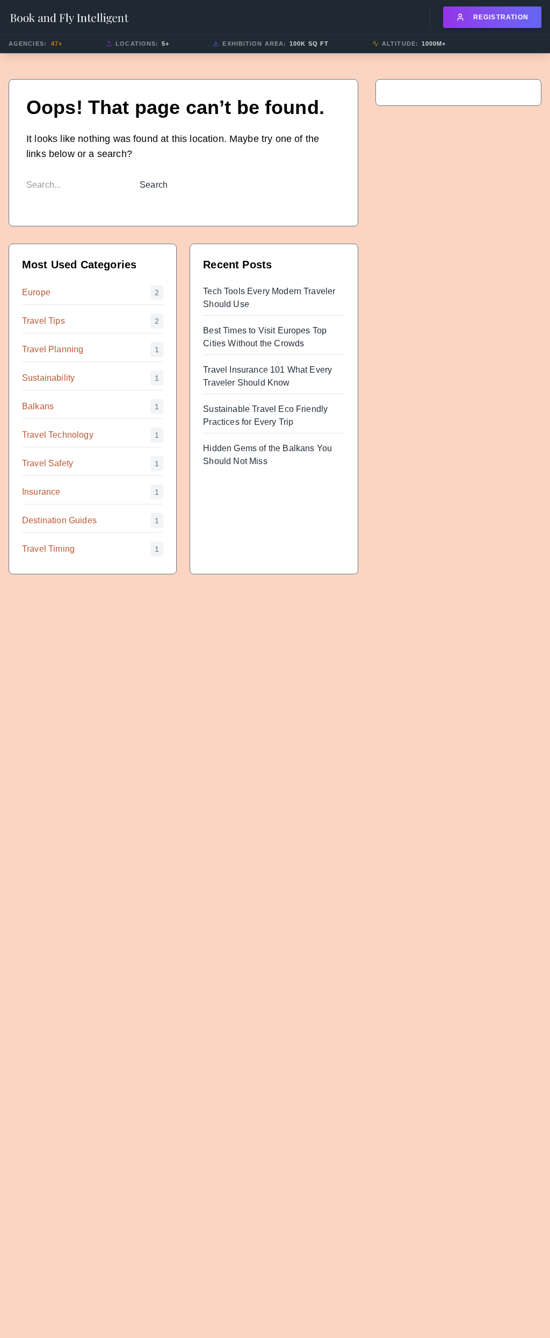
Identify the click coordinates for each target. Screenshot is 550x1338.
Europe (36, 292)
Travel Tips (43, 320)
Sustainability (48, 377)
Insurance (41, 491)
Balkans (38, 406)
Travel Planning (52, 349)
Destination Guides (59, 520)
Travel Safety (47, 463)
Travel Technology (57, 434)
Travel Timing (48, 548)
